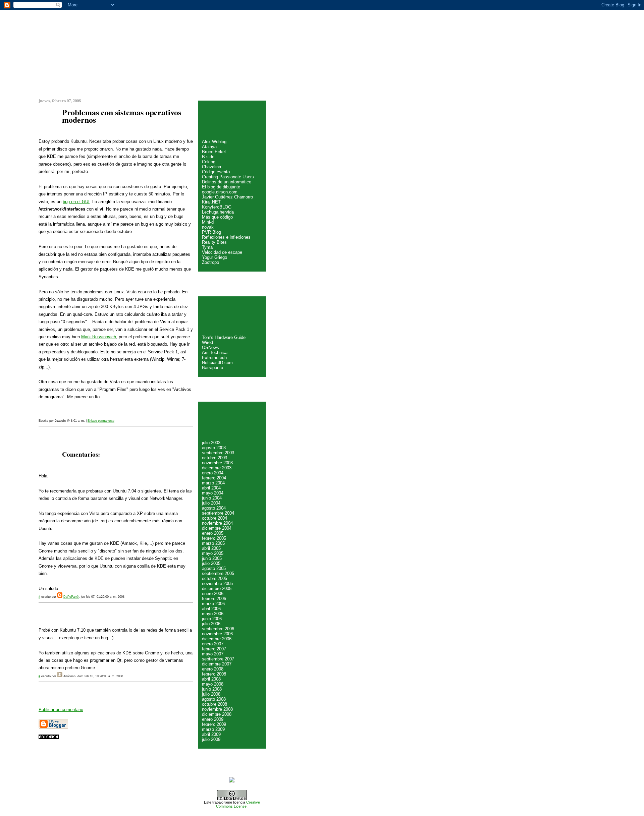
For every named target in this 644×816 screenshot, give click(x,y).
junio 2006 (212, 618)
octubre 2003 (214, 457)
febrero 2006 (214, 598)
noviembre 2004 (217, 523)
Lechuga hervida (218, 212)
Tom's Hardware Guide (224, 337)
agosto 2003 (214, 447)
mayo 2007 (212, 653)
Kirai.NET (211, 202)
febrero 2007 (214, 648)
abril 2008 (211, 679)
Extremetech (214, 357)
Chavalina (211, 166)
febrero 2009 (214, 724)
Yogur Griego (214, 257)
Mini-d (208, 222)
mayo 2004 (212, 493)
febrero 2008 (214, 674)
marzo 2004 (213, 482)
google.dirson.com (219, 191)
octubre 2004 (214, 518)
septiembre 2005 (218, 573)
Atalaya (209, 146)
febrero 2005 (214, 538)
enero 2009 (212, 719)
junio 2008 (212, 689)
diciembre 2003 (216, 467)
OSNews (210, 347)
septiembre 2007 (218, 658)
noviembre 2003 (217, 462)
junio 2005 (212, 558)
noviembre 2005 (217, 583)
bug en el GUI (76, 201)
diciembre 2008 (216, 714)
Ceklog (208, 161)
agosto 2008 (214, 699)
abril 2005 (211, 548)
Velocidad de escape (222, 252)
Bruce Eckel (214, 151)
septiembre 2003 (218, 452)
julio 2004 (211, 503)
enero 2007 (212, 643)
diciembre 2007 (216, 663)
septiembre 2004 (218, 513)
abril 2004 (211, 487)
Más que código (217, 217)
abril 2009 (211, 734)
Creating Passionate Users (228, 176)
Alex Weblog (214, 141)
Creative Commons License (238, 804)
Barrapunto (212, 367)
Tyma (207, 247)
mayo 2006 (212, 613)
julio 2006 (211, 623)
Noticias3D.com (217, 362)
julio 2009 (211, 739)
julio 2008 (211, 694)
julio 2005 (211, 563)
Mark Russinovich (98, 336)
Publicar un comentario (61, 709)
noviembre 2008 (217, 709)
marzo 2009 (213, 729)
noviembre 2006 (217, 633)
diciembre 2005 (216, 588)
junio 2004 (212, 498)
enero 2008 (212, 669)
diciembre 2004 (216, 528)
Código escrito (216, 171)
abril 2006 (211, 608)
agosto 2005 (214, 568)
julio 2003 (211, 442)
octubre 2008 (214, 704)
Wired (207, 342)
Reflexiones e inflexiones (226, 237)
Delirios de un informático (226, 181)
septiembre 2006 (218, 628)
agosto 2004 (214, 508)
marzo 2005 (213, 543)
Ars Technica (214, 352)
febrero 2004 (214, 477)
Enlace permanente (101, 420)
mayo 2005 (212, 553)
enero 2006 (212, 593)
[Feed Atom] (231, 781)
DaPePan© (71, 596)
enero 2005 (212, 533)
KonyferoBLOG (216, 207)
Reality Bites (214, 242)
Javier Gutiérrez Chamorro (227, 196)
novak (208, 227)
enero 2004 (212, 472)
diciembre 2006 (216, 638)
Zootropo (210, 262)
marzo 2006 (213, 603)
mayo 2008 (212, 684)
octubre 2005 (214, 578)
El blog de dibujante (221, 186)
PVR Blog (211, 232)
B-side (208, 156)
